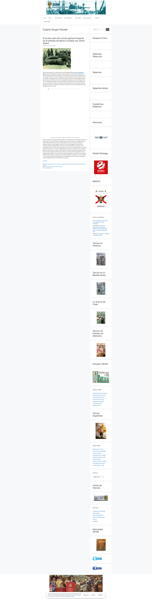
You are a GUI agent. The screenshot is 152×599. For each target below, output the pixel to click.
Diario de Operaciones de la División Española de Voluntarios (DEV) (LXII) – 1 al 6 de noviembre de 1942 (100, 228)
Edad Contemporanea (98, 515)
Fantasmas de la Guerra (98, 401)
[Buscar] (107, 29)
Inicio (45, 18)
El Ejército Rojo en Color (98, 399)
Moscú (56, 166)
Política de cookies (70, 596)
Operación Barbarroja (74, 163)
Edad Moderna (96, 513)
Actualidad (95, 521)
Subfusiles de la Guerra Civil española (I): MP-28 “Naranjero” (100, 222)
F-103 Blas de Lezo (97, 403)
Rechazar (93, 594)
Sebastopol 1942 (97, 405)
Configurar (100, 594)
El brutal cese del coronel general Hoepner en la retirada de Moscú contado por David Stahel (63, 40)
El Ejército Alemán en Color (99, 395)
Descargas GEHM (67, 18)
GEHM (50, 18)
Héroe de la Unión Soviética (99, 451)
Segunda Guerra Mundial (99, 517)
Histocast (97, 18)
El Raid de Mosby (97, 459)
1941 (45, 163)
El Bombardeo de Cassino (99, 463)
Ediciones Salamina (87, 18)
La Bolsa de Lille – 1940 (98, 465)
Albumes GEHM (58, 18)
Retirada (60, 166)
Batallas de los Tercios (98, 449)
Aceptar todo (86, 594)
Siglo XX (95, 519)
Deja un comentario (48, 167)
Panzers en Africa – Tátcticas (100, 461)
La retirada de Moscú (65, 163)
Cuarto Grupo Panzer (50, 166)
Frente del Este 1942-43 (98, 397)
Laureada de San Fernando (99, 455)
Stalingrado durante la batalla (100, 393)
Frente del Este (58, 163)
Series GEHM (78, 18)
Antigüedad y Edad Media (99, 511)
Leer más (45, 160)
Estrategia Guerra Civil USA (99, 457)
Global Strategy (47, 21)
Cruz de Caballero (97, 453)
